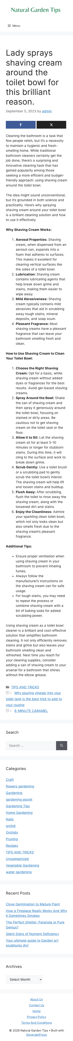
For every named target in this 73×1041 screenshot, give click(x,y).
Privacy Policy (36, 1017)
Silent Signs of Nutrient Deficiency (32, 934)
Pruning (12, 839)
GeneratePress (36, 1035)
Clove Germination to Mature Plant (33, 904)
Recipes (12, 846)
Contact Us (36, 1005)
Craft (10, 780)
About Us (36, 999)
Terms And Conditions (36, 1023)
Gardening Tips (18, 806)
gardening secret (19, 799)
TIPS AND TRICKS (25, 687)
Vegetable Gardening (22, 865)
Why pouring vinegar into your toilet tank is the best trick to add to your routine (34, 699)
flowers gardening (20, 786)
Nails (10, 819)
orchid (11, 826)
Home (37, 1011)
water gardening (19, 872)
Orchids (12, 832)
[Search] (61, 745)
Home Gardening (19, 813)
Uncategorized (17, 859)
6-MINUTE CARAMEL (31, 711)
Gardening (14, 793)
